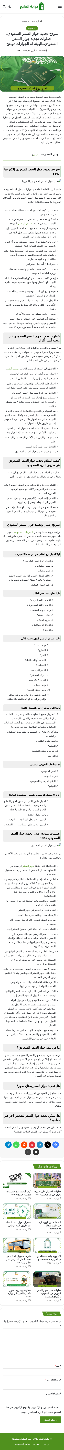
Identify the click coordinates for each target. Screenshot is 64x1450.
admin (42, 51)
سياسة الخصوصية (23, 1444)
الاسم (58, 1366)
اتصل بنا (36, 1444)
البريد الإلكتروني (53, 1379)
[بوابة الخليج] (32, 6)
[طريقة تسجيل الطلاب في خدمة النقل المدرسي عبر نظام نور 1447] (17, 1245)
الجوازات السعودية (23, 532)
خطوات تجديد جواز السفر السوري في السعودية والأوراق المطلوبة (49, 1293)
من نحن (46, 1444)
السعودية (26, 21)
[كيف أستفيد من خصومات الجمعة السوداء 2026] (17, 1180)
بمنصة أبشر (13, 368)
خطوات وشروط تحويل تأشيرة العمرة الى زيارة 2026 (19, 1293)
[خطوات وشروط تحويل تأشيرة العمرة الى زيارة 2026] (17, 1279)
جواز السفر (29, 866)
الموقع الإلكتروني (53, 1393)
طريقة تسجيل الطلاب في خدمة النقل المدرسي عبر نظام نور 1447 (18, 1259)
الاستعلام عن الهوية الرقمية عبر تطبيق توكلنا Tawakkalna (48, 1225)
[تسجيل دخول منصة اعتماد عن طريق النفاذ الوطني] (17, 1211)
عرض (35, 154)
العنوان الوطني (25, 223)
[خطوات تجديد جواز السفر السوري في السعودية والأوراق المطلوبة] (47, 1279)
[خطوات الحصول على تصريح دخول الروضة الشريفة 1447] (47, 1180)
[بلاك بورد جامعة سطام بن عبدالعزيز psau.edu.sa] (47, 1245)
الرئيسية (36, 21)
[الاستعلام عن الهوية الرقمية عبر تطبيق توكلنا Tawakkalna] (47, 1211)
